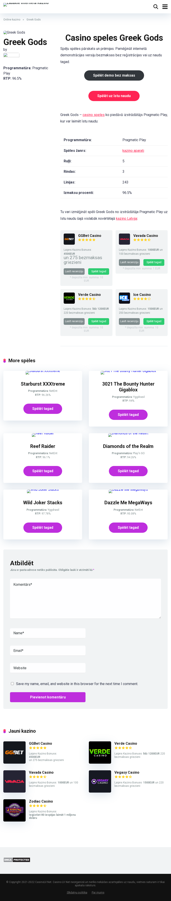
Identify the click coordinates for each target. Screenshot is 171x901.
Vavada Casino (145, 236)
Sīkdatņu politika (77, 892)
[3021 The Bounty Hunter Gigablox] (128, 371)
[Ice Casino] (124, 302)
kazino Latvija (126, 218)
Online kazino (11, 19)
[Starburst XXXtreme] (43, 371)
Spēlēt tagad (98, 271)
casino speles (94, 115)
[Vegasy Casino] (100, 791)
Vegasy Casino (126, 772)
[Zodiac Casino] (14, 820)
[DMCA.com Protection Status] (16, 861)
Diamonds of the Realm (128, 446)
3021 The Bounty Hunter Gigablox (128, 387)
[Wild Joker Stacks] (43, 489)
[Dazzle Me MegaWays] (128, 489)
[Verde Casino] (69, 302)
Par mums (98, 892)
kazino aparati (133, 150)
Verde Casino (89, 295)
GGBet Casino (89, 236)
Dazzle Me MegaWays (128, 502)
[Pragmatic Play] (11, 56)
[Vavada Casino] (124, 243)
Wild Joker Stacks (42, 502)
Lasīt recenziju (74, 271)
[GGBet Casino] (69, 243)
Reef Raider (42, 446)
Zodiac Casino (41, 801)
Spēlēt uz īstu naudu (114, 96)
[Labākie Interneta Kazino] (26, 4)
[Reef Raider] (43, 433)
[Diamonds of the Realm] (128, 433)
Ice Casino (142, 295)
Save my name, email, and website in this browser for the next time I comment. (77, 684)
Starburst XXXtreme (43, 384)
